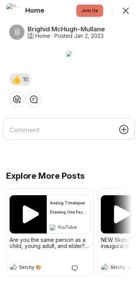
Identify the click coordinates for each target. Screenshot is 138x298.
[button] (20, 79)
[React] (17, 99)
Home (42, 36)
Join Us (89, 10)
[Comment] (33, 99)
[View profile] (13, 267)
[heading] (42, 268)
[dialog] (69, 149)
